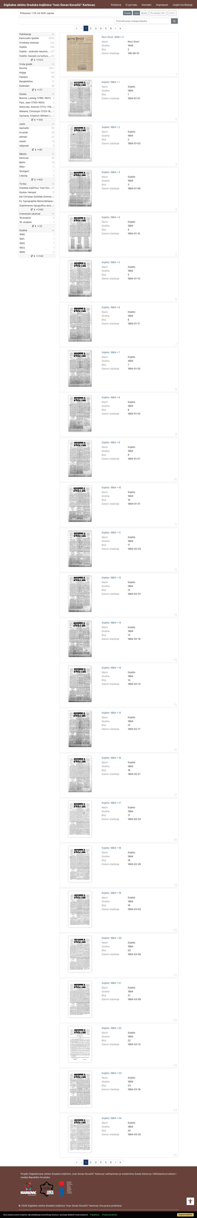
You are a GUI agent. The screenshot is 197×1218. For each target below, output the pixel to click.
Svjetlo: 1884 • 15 (111, 713)
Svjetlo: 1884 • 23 (111, 1073)
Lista (136, 13)
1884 (130, 90)
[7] (41, 90)
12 (129, 589)
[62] (41, 179)
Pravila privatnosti (109, 1215)
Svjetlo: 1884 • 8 (111, 397)
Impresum (162, 4)
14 (129, 680)
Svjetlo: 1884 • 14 (111, 667)
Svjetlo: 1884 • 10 (111, 487)
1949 (130, 45)
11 (129, 544)
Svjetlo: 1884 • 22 (111, 1028)
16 (129, 770)
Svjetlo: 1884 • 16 (111, 758)
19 (129, 905)
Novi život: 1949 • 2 (113, 37)
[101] (40, 60)
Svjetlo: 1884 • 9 (111, 442)
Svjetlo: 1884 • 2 (111, 127)
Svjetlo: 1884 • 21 (111, 983)
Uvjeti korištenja (182, 4)
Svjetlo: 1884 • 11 (111, 532)
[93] (41, 119)
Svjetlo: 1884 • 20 (111, 938)
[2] (41, 226)
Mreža (144, 13)
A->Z (171, 13)
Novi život (133, 41)
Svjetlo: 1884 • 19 (111, 893)
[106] (40, 209)
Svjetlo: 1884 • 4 (111, 217)
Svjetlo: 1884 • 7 (111, 352)
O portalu (131, 4)
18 (129, 860)
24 (129, 1130)
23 (129, 1085)
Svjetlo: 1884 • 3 (111, 172)
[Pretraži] (174, 21)
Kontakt (146, 4)
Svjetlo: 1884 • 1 (111, 82)
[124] (40, 256)
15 (129, 725)
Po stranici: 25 (157, 13)
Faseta (127, 13)
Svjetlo (131, 86)
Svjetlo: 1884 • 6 (111, 307)
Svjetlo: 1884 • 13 (111, 622)
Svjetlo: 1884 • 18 (111, 848)
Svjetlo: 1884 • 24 (111, 1118)
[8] (40, 149)
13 (129, 635)
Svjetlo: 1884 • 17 (111, 803)
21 (129, 995)
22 (129, 1040)
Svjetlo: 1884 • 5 (111, 262)
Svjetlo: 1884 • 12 (111, 577)
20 (129, 950)
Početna (116, 4)
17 (129, 815)
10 (129, 499)
